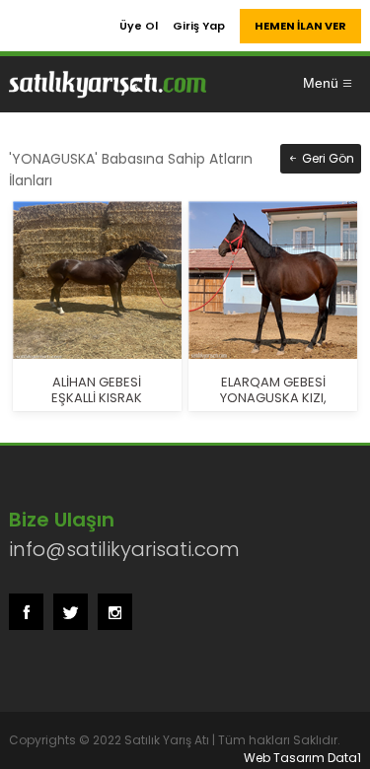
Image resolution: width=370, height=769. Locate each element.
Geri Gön (326, 158)
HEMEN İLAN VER (300, 26)
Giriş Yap (199, 26)
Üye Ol (138, 26)
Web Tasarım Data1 (302, 757)
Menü (320, 83)
